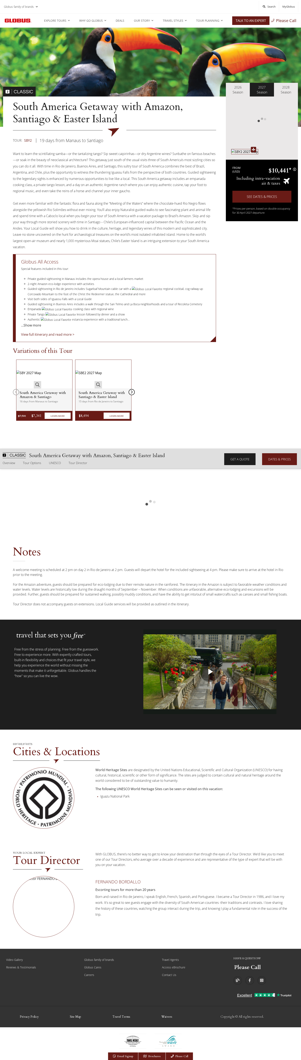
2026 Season (238, 89)
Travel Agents (170, 960)
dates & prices (279, 459)
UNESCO (55, 463)
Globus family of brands (19, 7)
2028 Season (286, 89)
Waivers (166, 1017)
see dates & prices (262, 196)
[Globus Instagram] (261, 980)
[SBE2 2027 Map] (88, 374)
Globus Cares (92, 967)
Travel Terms (121, 1017)
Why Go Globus (91, 20)
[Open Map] (244, 151)
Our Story (142, 20)
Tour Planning (207, 20)
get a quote (239, 459)
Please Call (286, 20)
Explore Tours (55, 20)
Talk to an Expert (251, 20)
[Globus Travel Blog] (237, 980)
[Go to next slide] (132, 392)
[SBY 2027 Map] (28, 374)
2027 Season (262, 89)
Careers (89, 975)
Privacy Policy (29, 1017)
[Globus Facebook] (249, 980)
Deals (120, 20)
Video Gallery (14, 960)
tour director (78, 463)
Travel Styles (173, 20)
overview (9, 463)
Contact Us (169, 975)
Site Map (75, 1017)
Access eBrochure (173, 967)
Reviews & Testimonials (21, 967)
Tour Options (32, 463)
